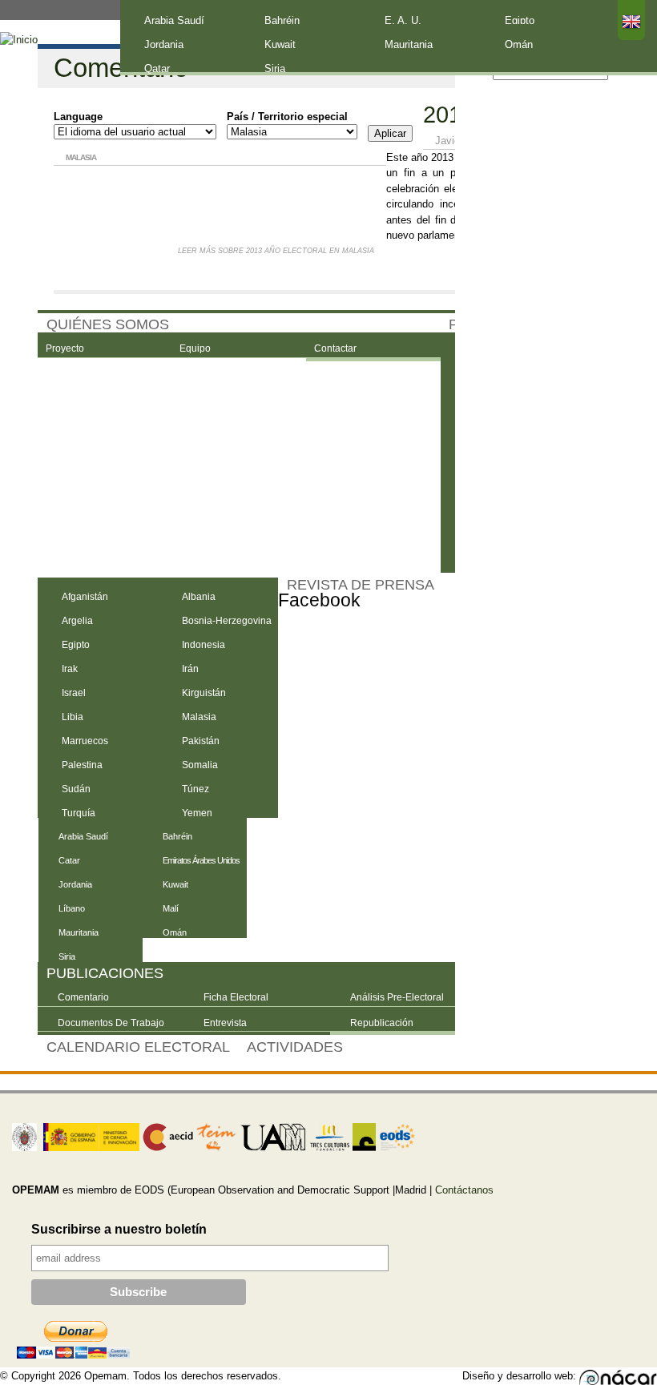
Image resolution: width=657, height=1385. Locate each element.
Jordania (163, 44)
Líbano (71, 908)
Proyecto (65, 348)
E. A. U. (403, 20)
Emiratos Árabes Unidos (201, 860)
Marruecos (85, 741)
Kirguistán (204, 693)
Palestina (82, 765)
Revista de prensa (360, 585)
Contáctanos (464, 1190)
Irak (70, 668)
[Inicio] (19, 40)
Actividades (295, 1047)
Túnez (195, 789)
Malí (171, 908)
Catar (69, 860)
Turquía (78, 813)
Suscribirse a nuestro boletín (119, 1229)
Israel (74, 693)
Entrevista (225, 1023)
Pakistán (201, 741)
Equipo (195, 348)
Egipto (519, 20)
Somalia (200, 765)
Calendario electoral (138, 1047)
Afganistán (85, 596)
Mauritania (409, 44)
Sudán (76, 789)
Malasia (199, 717)
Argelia (77, 620)
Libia (72, 717)
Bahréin (282, 20)
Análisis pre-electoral (397, 997)
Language (78, 117)
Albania (199, 596)
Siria (274, 68)
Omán (519, 44)
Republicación (381, 1023)
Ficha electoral (236, 997)
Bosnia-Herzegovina (227, 620)
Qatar (157, 68)
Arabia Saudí (174, 20)
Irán (190, 668)
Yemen (197, 813)
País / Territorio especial (287, 117)
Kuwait (280, 44)
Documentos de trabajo (111, 1023)
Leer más (276, 251)
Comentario (83, 997)
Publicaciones (104, 973)
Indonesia (203, 644)
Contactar (335, 348)
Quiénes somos (107, 324)
